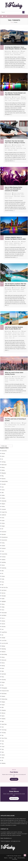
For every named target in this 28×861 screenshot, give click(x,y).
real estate (22, 424)
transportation (12, 380)
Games (3, 565)
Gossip (3, 576)
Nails (3, 671)
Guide (3, 579)
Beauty (3, 467)
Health (3, 598)
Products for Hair (5, 690)
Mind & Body (4, 654)
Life (2, 634)
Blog (3, 475)
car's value (13, 148)
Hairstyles (4, 595)
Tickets (6, 198)
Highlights (4, 601)
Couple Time (4, 512)
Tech (3, 727)
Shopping (4, 710)
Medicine (3, 651)
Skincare (3, 713)
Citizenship (4, 500)
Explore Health (14, 779)
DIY (2, 528)
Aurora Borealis (8, 289)
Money (3, 657)
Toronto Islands (15, 100)
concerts (18, 194)
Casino (3, 489)
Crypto (3, 520)
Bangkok (10, 332)
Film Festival (11, 378)
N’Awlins (11, 243)
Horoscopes (4, 612)
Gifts (3, 570)
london (10, 336)
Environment (4, 540)
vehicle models (17, 54)
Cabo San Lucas (16, 332)
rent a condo (8, 426)
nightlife (18, 98)
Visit (6, 292)
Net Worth (4, 674)
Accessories (4, 450)
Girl (2, 573)
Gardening (4, 567)
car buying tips (8, 52)
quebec (10, 291)
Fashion (3, 545)
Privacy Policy (14, 859)
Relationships (4, 699)
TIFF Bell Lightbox (13, 244)
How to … (4, 618)
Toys (3, 743)
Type (3, 749)
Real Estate (4, 693)
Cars (18, 51)
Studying (3, 718)
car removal (12, 146)
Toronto (11, 54)
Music (3, 668)
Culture (3, 523)
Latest (15, 857)
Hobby (3, 607)
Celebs (3, 495)
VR (2, 760)
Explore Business (14, 798)
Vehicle (3, 754)
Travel (19, 97)
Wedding (3, 763)
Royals (3, 704)
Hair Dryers (4, 590)
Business (19, 145)
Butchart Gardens (16, 289)
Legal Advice (4, 632)
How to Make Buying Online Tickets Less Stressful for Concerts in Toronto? (13, 189)
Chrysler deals (15, 52)
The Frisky (8, 423)
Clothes (3, 506)
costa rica (14, 334)
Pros (18, 424)
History (3, 604)
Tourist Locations (20, 291)
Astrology (4, 461)
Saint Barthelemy (21, 336)
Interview (3, 626)
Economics (4, 531)
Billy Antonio (8, 51)
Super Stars (4, 724)
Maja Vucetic (8, 331)
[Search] (23, 12)
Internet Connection (9, 196)
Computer (4, 509)
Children (3, 498)
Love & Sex (4, 640)
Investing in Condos (12, 424)
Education (4, 534)
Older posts (4, 445)
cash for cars (19, 148)
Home (3, 609)
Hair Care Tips (5, 587)
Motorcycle (4, 660)
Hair (2, 584)
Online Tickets (17, 196)
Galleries (3, 559)
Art (2, 459)
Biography (4, 473)
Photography (4, 687)
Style (3, 721)
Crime (3, 517)
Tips (2, 735)
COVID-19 (4, 514)
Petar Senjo (8, 287)
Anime (3, 456)
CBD (3, 492)
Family (3, 542)
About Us (5, 857)
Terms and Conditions (21, 857)
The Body (4, 732)
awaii (6, 332)
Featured (3, 548)
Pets (3, 685)
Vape (3, 752)
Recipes (3, 696)
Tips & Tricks (4, 738)
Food (3, 551)
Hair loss (3, 593)
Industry (3, 620)
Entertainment (8, 194)
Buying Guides (21, 193)
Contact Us (11, 857)
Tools (3, 740)
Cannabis (4, 484)
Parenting (4, 679)
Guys (3, 581)
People (3, 682)
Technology (4, 729)
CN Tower (7, 98)
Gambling (4, 562)
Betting (3, 470)
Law (2, 629)
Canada (22, 289)
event (22, 194)
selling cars (10, 150)
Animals (3, 453)
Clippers (3, 503)
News (3, 676)
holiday (6, 291)
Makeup (3, 646)
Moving (3, 665)
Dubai (19, 334)
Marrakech (15, 336)
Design (3, 526)
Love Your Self (5, 643)
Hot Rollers (4, 615)
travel (10, 337)
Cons (6, 424)
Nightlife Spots (17, 243)
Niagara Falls (12, 98)
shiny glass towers (19, 378)
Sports (3, 715)
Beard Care (4, 464)
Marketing (4, 648)
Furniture (3, 556)
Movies (3, 662)
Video (3, 757)
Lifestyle (3, 637)
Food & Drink (4, 553)
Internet (3, 623)
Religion (3, 701)
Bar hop (6, 243)
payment (23, 196)
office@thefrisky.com (8, 838)
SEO (3, 707)
